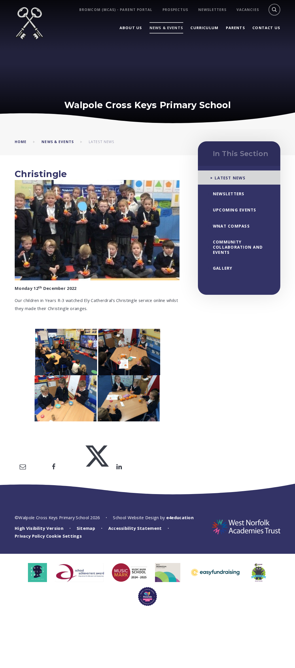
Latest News (101, 141)
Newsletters (212, 9)
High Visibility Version (39, 528)
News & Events (57, 141)
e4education (180, 517)
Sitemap (86, 528)
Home (21, 141)
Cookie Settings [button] (64, 536)
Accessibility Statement (135, 528)
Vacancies (248, 9)
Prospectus (175, 9)
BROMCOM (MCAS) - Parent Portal (115, 9)
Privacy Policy (30, 536)
